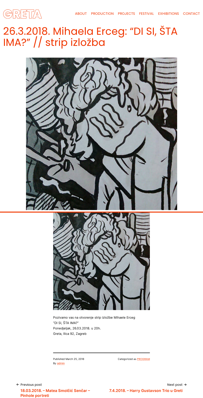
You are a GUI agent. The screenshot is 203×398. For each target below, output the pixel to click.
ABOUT (81, 13)
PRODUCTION (102, 13)
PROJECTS (126, 13)
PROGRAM (143, 359)
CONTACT (191, 13)
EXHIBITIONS (168, 13)
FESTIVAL (146, 13)
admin (61, 363)
